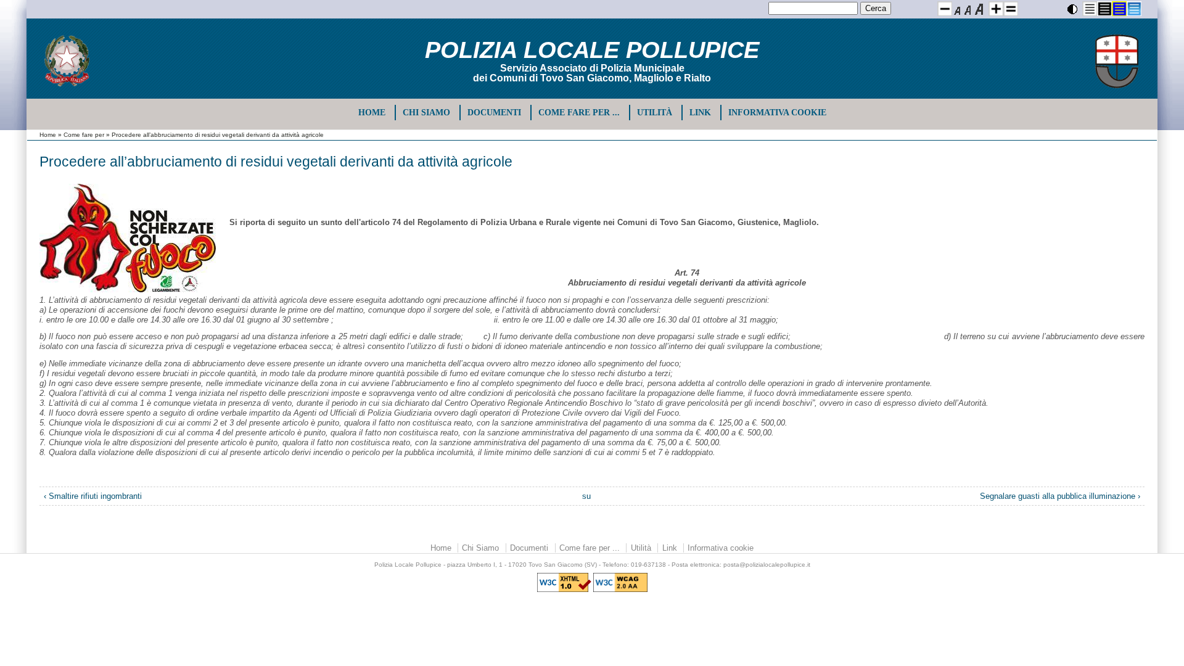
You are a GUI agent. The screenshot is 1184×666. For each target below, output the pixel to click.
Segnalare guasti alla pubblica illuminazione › (1060, 496)
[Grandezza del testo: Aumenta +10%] (996, 8)
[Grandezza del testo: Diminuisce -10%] (944, 8)
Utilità (654, 112)
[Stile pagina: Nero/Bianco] (1089, 8)
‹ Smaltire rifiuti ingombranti (93, 496)
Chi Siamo (426, 112)
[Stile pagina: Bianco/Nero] (1104, 8)
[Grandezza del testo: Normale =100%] (1010, 8)
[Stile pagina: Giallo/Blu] (1119, 8)
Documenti (494, 112)
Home (371, 112)
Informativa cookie (777, 112)
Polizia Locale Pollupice (592, 50)
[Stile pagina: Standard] (1134, 8)
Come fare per (84, 134)
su (586, 496)
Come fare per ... (579, 112)
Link (700, 112)
